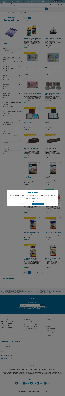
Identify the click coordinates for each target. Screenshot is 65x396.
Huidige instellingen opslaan (32, 201)
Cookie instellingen (26, 203)
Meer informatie (36, 198)
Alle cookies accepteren (38, 203)
